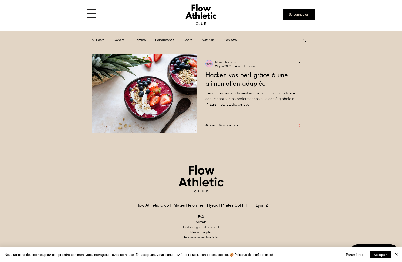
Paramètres (354, 254)
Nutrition (208, 40)
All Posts (98, 40)
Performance (164, 40)
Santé (188, 40)
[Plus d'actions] (301, 64)
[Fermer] (396, 254)
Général (119, 40)
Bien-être (230, 40)
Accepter (380, 254)
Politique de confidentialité (253, 254)
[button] (91, 13)
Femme (140, 40)
